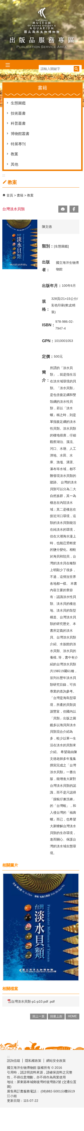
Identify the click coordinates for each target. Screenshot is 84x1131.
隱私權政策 (33, 1060)
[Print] (62, 209)
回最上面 (56, 1016)
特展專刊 (18, 144)
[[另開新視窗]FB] (74, 209)
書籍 (20, 195)
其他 (14, 164)
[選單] (7, 65)
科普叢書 (18, 123)
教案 (14, 154)
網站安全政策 (56, 1060)
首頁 (10, 195)
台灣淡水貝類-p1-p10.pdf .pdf (33, 1001)
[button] (76, 69)
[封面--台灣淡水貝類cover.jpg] (40, 927)
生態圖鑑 (18, 103)
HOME (72, 1016)
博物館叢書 (20, 134)
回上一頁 (38, 1016)
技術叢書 (18, 113)
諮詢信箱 (13, 1060)
